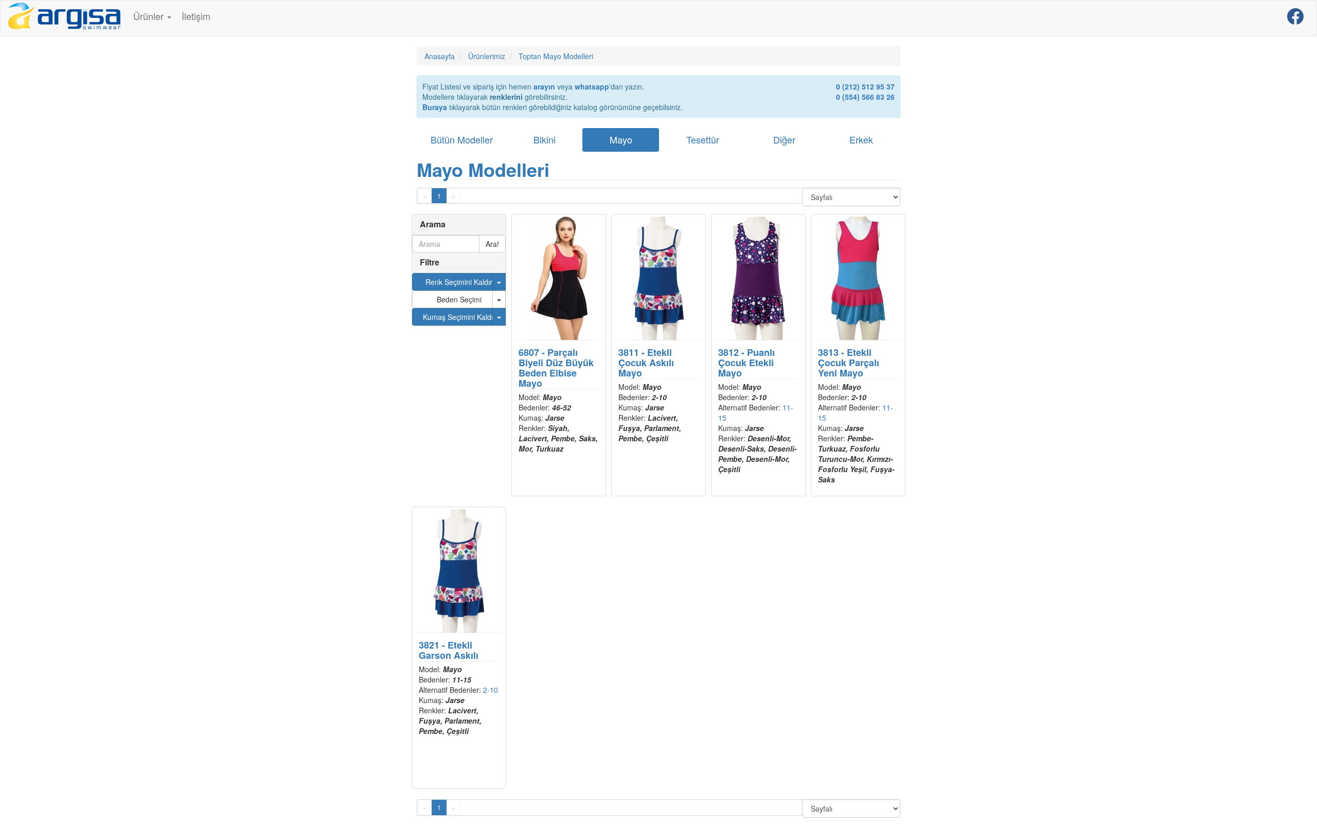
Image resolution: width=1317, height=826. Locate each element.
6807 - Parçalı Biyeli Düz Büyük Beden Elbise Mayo (556, 367)
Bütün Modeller (462, 139)
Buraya (434, 107)
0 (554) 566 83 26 (865, 97)
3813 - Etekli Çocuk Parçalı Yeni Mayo (848, 363)
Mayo (621, 139)
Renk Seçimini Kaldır (458, 282)
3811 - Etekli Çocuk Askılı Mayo (646, 363)
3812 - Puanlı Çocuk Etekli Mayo (746, 363)
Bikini (544, 139)
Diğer (784, 139)
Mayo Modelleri (483, 169)
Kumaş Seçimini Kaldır (459, 317)
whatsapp (592, 86)
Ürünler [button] (149, 16)
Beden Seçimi (459, 299)
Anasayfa (439, 56)
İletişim (196, 16)
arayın (544, 86)
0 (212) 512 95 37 (865, 86)
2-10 (490, 690)
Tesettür (702, 139)
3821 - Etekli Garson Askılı (448, 650)
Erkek (861, 139)
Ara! (492, 244)
